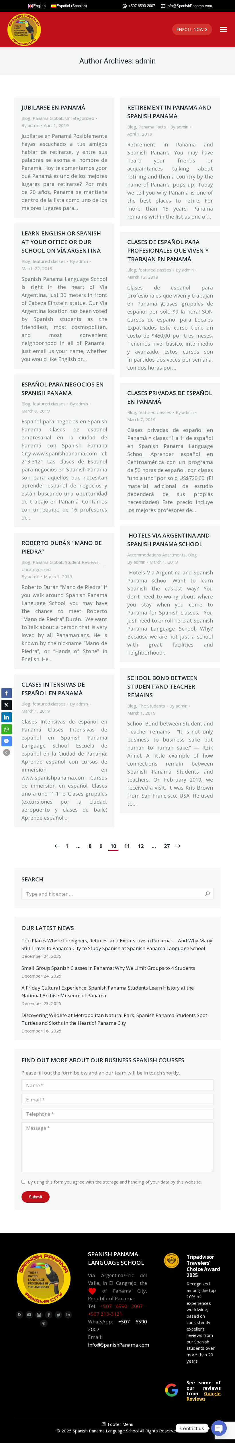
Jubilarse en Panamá (53, 107)
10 (113, 846)
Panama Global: (48, 118)
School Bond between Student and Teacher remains (162, 686)
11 (127, 846)
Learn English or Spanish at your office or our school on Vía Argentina (61, 241)
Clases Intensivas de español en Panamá (53, 689)
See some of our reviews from (204, 1390)
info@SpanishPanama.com (189, 6)
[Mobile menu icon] (223, 29)
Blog (25, 118)
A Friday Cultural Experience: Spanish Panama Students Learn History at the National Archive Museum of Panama (107, 991)
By (30, 125)
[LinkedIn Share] (6, 717)
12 (141, 846)
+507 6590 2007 (121, 1306)
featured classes (49, 261)
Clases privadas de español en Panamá (169, 397)
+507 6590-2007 (141, 6)
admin (145, 61)
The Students (151, 706)
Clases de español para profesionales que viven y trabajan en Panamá (168, 250)
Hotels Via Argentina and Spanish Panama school (168, 540)
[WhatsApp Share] (6, 729)
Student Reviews (82, 562)
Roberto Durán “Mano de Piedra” (61, 547)
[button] (6, 752)
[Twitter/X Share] (6, 705)
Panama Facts (152, 127)
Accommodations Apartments (156, 555)
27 (167, 846)
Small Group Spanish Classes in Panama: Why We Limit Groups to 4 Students (108, 968)
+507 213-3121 (105, 1314)
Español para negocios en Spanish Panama (62, 388)
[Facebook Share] (6, 693)
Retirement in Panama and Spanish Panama (169, 112)
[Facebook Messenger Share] (6, 741)
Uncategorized (79, 118)
